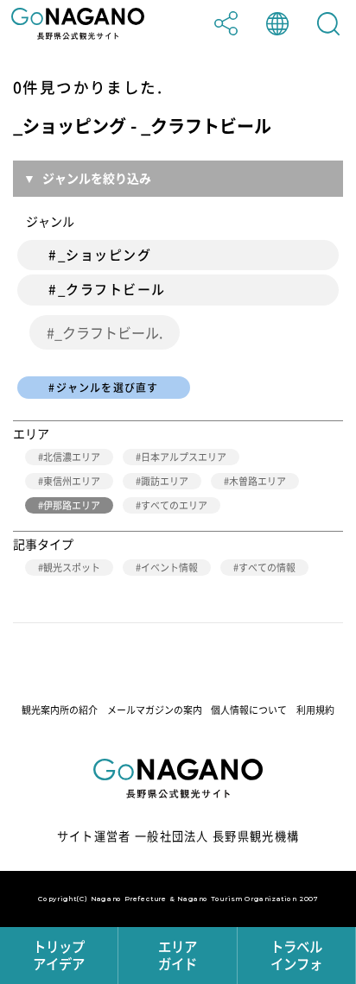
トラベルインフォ (296, 955)
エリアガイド (177, 955)
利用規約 (315, 710)
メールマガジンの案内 (154, 710)
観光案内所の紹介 (60, 710)
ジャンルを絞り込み (96, 177)
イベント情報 (169, 567)
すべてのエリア (174, 505)
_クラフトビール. (108, 332)
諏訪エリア (164, 481)
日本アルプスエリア (183, 457)
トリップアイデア (59, 955)
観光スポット (71, 567)
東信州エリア (71, 481)
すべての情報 (267, 567)
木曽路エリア (257, 481)
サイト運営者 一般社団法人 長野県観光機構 (178, 836)
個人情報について (249, 710)
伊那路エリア (71, 505)
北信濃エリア (71, 457)
